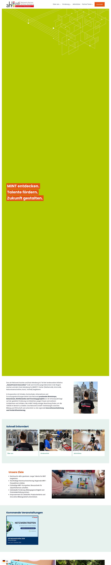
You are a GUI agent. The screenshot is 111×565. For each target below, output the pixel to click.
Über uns (10, 453)
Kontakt (100, 4)
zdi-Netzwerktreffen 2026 (16, 538)
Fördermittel (45, 453)
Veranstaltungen (12, 540)
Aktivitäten (76, 4)
